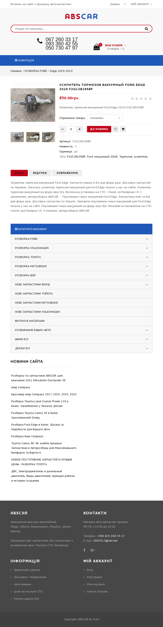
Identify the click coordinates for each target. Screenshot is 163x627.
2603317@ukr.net (105, 540)
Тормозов (125, 156)
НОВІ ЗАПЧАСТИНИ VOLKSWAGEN (37, 312)
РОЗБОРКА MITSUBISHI (31, 266)
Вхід (90, 570)
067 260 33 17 (62, 39)
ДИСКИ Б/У (22, 348)
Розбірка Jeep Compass (27, 436)
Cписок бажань (97, 591)
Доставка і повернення (30, 577)
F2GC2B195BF (76, 156)
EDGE (114, 156)
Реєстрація (94, 577)
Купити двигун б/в (26, 598)
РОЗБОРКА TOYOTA (28, 257)
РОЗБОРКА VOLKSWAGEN (32, 248)
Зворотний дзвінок (27, 570)
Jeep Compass (20, 387)
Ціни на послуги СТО (28, 591)
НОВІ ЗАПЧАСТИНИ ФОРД (32, 284)
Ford (90, 156)
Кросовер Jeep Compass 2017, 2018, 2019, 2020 (43, 394)
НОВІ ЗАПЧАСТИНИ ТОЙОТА (34, 293)
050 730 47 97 (62, 48)
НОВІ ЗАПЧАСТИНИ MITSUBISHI (36, 302)
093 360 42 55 (62, 43)
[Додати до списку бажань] (115, 129)
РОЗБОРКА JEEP (25, 275)
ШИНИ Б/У (21, 339)
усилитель (141, 156)
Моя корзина (96, 584)
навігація (26, 60)
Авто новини (22, 584)
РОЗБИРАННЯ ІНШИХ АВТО (33, 330)
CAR (81, 17)
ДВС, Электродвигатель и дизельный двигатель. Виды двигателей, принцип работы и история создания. (43, 475)
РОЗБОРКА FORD (26, 239)
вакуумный (102, 156)
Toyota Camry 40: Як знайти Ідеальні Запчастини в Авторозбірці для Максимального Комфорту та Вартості (43, 447)
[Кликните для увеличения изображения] (33, 105)
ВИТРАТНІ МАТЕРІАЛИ (30, 321)
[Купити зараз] (123, 129)
